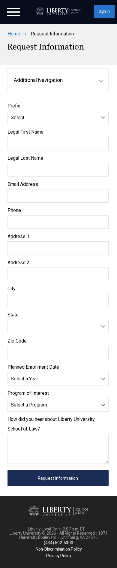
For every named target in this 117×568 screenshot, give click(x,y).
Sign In (104, 11)
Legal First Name (26, 132)
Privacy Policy (58, 555)
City (12, 289)
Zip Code (17, 341)
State (13, 315)
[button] (58, 80)
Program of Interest (28, 393)
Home (14, 34)
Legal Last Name (25, 158)
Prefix (14, 106)
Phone (14, 210)
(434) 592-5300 (58, 542)
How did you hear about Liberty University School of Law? (51, 424)
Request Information (58, 478)
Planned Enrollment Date (33, 367)
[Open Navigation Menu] (13, 11)
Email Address (23, 184)
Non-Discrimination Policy (59, 549)
